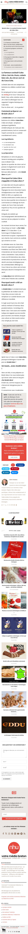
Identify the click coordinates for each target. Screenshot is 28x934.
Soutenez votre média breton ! (14, 67)
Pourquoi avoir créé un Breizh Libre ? (13, 62)
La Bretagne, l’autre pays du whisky (14, 735)
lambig (6, 95)
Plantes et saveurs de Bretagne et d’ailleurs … (14, 611)
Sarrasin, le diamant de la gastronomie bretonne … (14, 711)
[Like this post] (13, 465)
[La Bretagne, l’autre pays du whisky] (14, 724)
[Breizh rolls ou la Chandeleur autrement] (6, 350)
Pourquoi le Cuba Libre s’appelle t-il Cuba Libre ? (14, 58)
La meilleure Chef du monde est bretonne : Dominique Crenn (17, 344)
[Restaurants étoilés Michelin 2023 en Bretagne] (6, 338)
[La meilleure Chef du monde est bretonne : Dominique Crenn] (6, 344)
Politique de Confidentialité (12, 927)
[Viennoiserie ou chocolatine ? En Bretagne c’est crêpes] (14, 674)
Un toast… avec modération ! (13, 65)
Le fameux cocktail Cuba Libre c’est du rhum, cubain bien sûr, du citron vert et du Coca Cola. (14, 44)
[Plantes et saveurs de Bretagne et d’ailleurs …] (14, 600)
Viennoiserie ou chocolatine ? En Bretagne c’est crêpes (14, 685)
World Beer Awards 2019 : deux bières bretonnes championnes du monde (14, 536)
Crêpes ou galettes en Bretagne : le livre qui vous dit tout (18, 331)
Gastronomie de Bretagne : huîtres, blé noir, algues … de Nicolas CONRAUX (14, 586)
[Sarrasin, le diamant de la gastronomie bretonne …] (14, 699)
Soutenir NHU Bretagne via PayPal (14, 438)
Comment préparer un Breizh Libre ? (13, 49)
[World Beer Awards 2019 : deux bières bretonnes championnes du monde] (14, 524)
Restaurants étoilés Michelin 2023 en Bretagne (18, 338)
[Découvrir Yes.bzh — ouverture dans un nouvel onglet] (3, 930)
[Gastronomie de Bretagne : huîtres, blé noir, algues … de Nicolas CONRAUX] (14, 575)
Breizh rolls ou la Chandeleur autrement (17, 350)
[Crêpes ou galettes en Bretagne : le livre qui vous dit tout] (6, 331)
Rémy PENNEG (10, 32)
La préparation (10, 54)
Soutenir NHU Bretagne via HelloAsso (14, 436)
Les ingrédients (10, 52)
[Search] (26, 2)
